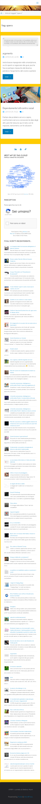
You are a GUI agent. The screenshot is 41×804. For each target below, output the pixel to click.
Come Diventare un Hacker (18, 338)
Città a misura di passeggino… (19, 473)
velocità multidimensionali (18, 617)
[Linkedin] (15, 149)
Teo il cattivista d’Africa (17, 709)
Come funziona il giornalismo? (19, 436)
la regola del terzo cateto (17, 483)
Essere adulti (14, 349)
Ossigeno (13, 606)
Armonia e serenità (15, 666)
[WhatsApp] (25, 149)
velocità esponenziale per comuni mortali (22, 764)
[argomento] (20, 42)
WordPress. (28, 797)
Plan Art (12, 233)
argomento (8, 53)
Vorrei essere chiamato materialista (20, 731)
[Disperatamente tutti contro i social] (20, 95)
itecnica (26, 194)
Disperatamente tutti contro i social (18, 108)
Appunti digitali (14, 512)
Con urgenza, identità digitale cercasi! (21, 360)
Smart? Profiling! (15, 492)
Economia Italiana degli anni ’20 (19, 753)
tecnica (25, 231)
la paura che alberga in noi (18, 688)
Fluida (19, 797)
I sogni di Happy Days (16, 583)
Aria (11, 677)
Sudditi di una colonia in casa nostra (21, 299)
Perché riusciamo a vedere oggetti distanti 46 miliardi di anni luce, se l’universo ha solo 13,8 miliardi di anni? (23, 423)
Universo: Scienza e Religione (18, 720)
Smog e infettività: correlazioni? (19, 557)
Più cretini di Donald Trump (18, 546)
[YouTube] (20, 149)
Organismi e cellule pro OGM (18, 742)
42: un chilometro (15, 523)
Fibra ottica (13, 503)
